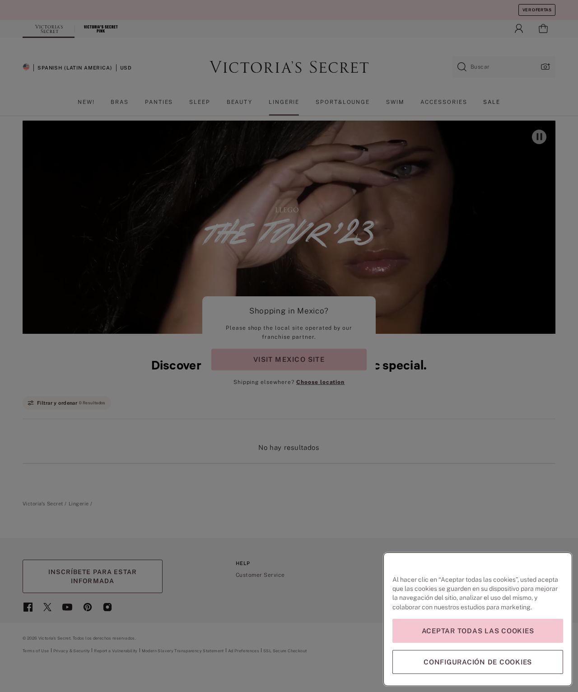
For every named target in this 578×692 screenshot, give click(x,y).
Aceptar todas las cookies (478, 631)
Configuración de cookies (478, 662)
